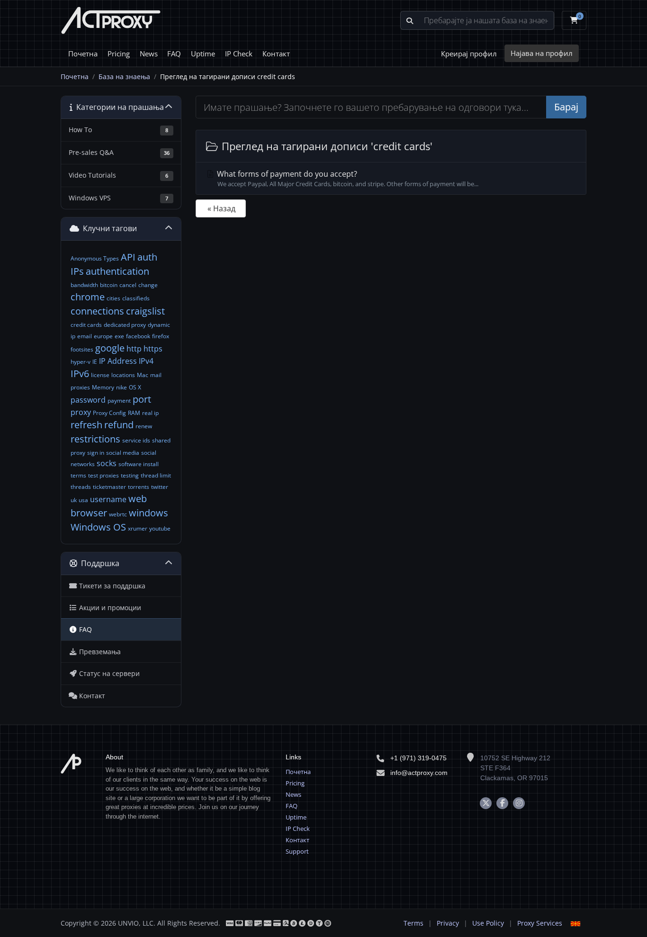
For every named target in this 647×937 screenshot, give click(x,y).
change (148, 285)
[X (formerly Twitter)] (486, 803)
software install (138, 464)
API (128, 257)
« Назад (221, 208)
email (84, 336)
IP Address (118, 361)
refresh (86, 424)
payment (119, 400)
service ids (136, 440)
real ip (150, 413)
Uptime (203, 53)
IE (94, 362)
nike (121, 387)
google (110, 348)
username (108, 499)
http (134, 348)
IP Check (238, 53)
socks (107, 463)
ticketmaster (109, 487)
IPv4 (146, 361)
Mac (142, 375)
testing (130, 475)
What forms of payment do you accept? (346, 178)
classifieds (136, 298)
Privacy (448, 923)
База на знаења (124, 76)
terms (78, 475)
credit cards (86, 325)
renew (143, 426)
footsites (82, 349)
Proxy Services (539, 923)
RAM (134, 413)
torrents (138, 487)
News (149, 53)
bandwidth (84, 285)
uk (74, 500)
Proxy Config (109, 413)
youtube (160, 528)
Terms (413, 923)
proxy (81, 412)
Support (297, 851)
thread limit (156, 475)
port (142, 399)
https (153, 348)
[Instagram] (519, 803)
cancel (127, 285)
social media (122, 453)
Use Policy (488, 923)
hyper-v (80, 362)
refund (119, 424)
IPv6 (80, 373)
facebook (138, 336)
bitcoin (108, 285)
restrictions (95, 438)
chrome (88, 296)
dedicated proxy (125, 325)
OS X (135, 387)
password (88, 400)
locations (123, 375)
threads (81, 487)
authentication (117, 271)
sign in (95, 453)
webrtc (118, 514)
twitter (159, 487)
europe (103, 336)
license (100, 375)
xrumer (137, 528)
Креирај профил (469, 53)
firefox (160, 336)
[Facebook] (502, 803)
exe (119, 336)
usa (83, 500)
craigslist (145, 311)
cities (113, 298)
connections (97, 311)
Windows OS (98, 527)
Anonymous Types (95, 258)
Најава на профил (542, 53)
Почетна (83, 53)
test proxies (103, 475)
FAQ (174, 53)
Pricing (119, 53)
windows (148, 512)
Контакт (276, 53)
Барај (566, 106)
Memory (103, 387)
